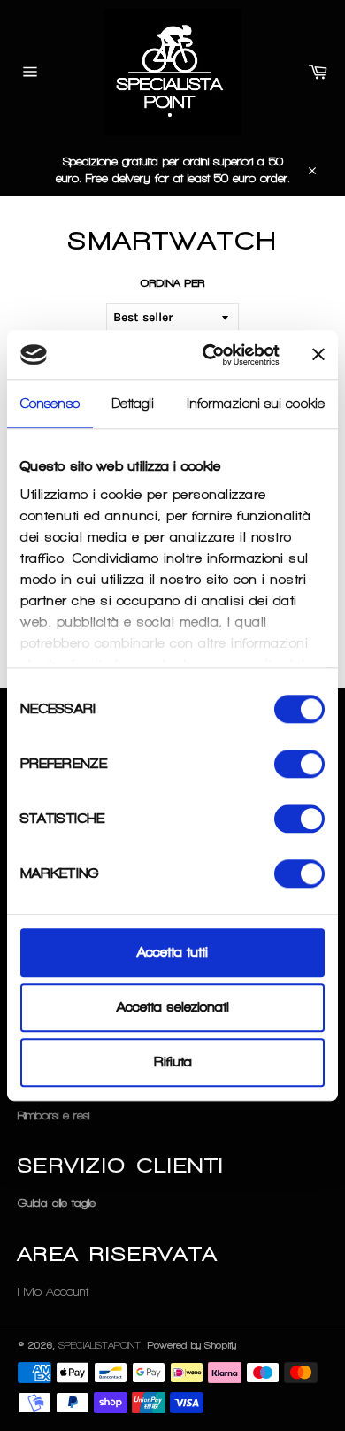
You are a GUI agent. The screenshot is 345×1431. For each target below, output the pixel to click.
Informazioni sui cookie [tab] (256, 403)
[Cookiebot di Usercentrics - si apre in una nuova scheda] (209, 354)
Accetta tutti (172, 952)
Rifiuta (173, 1063)
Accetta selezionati (173, 1007)
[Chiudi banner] (318, 355)
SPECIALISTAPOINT (99, 1345)
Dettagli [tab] (133, 403)
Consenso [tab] (50, 403)
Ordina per (172, 283)
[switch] (299, 764)
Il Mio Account (53, 1291)
